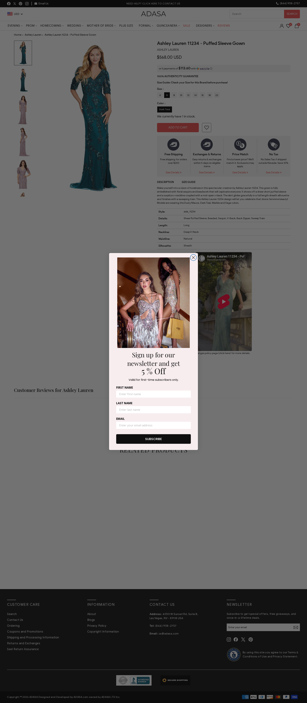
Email (120, 419)
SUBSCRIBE (153, 439)
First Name (124, 387)
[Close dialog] (193, 257)
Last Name (124, 403)
